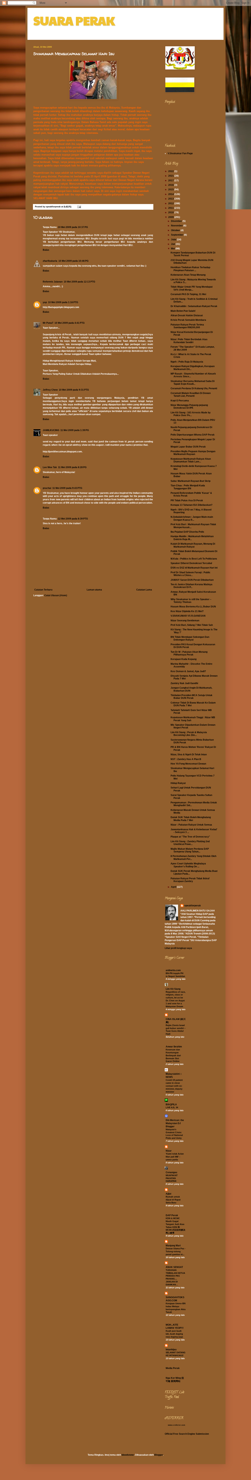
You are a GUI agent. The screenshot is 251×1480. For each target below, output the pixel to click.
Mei (173, 248)
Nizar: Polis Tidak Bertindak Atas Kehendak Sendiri (189, 341)
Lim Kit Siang (173, 989)
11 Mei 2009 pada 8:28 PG (72, 467)
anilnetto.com (173, 970)
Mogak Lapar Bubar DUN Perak (188, 446)
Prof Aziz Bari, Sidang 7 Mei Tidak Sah (192, 625)
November (177, 225)
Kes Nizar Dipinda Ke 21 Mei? (187, 611)
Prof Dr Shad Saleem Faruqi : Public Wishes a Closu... (190, 574)
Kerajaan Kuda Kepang (183, 659)
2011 (171, 208)
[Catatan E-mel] (79, 206)
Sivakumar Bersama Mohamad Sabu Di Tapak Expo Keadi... (193, 382)
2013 (171, 198)
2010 (171, 212)
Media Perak (173, 1368)
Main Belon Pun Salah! (183, 311)
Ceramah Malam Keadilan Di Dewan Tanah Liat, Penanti (191, 394)
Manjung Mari (173, 1245)
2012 (171, 203)
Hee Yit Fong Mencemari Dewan (188, 763)
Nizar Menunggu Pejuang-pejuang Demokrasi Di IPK (189, 406)
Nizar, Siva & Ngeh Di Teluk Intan (189, 754)
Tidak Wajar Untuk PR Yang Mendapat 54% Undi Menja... (192, 288)
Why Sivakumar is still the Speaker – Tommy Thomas (191, 600)
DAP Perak (172, 1215)
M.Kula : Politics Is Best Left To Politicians (194, 558)
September (177, 234)
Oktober (176, 230)
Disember (177, 221)
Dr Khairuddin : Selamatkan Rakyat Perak (194, 306)
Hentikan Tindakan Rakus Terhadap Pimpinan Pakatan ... (190, 269)
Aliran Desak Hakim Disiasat (187, 315)
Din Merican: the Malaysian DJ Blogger (175, 1123)
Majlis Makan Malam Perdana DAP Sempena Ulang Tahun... (190, 850)
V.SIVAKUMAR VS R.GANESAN (188, 615)
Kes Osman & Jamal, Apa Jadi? (188, 671)
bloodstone (128, 1455)
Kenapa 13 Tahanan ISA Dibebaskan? (191, 505)
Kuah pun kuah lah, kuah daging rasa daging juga (174, 1334)
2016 (171, 185)
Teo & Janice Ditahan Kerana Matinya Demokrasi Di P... (191, 586)
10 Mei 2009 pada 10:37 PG (73, 227)
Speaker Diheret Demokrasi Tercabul (191, 563)
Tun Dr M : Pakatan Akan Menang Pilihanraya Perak (189, 653)
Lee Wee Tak (50, 467)
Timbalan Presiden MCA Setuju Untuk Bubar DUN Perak (191, 696)
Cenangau (171, 1172)
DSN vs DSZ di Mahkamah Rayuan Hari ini (194, 567)
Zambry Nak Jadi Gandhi (184, 683)
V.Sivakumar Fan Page (180, 153)
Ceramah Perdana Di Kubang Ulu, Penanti (194, 388)
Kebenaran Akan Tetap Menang (188, 274)
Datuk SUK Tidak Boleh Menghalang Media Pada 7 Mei (191, 818)
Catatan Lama (144, 589)
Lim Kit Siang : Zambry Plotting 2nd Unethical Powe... (190, 843)
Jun (173, 244)
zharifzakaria (50, 261)
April (174, 887)
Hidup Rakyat (178, 783)
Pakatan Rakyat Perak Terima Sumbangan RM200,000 (187, 326)
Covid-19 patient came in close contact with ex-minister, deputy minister (174, 1086)
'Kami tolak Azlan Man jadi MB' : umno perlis (175, 1157)
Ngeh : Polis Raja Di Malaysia (187, 361)
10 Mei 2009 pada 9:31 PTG (74, 389)
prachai (47, 488)
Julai (174, 239)
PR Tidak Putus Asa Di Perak (187, 500)
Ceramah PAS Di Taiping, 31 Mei (188, 294)
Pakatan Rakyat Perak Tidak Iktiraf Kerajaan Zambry (190, 880)
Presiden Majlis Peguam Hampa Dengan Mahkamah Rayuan (193, 453)
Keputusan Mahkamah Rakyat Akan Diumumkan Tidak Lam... (191, 460)
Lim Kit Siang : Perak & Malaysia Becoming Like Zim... (189, 733)
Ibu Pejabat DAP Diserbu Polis (187, 531)
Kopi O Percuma (180, 400)
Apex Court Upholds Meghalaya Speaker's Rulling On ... (188, 865)
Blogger (158, 1455)
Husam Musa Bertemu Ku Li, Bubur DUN (193, 606)
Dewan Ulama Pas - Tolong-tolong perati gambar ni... (176, 1251)
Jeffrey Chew (50, 389)
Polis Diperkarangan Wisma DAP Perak (193, 434)
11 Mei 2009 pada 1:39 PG (74, 430)
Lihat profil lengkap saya (178, 948)
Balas (46, 250)
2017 (171, 180)
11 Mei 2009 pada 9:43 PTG (67, 488)
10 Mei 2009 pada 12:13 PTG (79, 281)
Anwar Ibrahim (174, 1046)
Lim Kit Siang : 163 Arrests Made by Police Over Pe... (191, 414)
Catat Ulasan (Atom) (55, 595)
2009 (171, 217)
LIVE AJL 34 (172, 1107)
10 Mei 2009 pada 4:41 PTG (70, 323)
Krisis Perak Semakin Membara (188, 320)
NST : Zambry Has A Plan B (186, 759)
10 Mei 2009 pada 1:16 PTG (63, 302)
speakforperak (192, 905)
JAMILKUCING (51, 430)
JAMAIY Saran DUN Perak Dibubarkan (192, 580)
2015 (171, 189)
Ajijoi (168, 1193)
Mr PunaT (48, 323)
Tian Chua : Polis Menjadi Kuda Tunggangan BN (188, 487)
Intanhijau (171, 1349)
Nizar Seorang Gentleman (185, 620)
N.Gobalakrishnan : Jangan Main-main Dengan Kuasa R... (192, 518)
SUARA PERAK (74, 20)
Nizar (169, 1150)
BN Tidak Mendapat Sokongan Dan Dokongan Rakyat (190, 638)
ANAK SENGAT (174, 1267)
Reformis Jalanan (53, 281)
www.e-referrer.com (176, 1425)
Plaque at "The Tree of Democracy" (190, 836)
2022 (171, 171)
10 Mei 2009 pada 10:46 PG (73, 261)
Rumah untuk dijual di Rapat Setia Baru (173, 1200)
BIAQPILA (171, 1104)
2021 (171, 175)
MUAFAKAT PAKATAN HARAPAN (172, 1178)
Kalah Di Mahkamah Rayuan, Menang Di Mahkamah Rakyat (193, 545)
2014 (171, 194)
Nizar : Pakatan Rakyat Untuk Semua (191, 824)
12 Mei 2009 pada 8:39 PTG (73, 518)
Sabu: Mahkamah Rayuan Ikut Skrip (190, 481)
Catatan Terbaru (43, 589)
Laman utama (94, 589)
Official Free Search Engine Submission (187, 1434)
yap (45, 302)
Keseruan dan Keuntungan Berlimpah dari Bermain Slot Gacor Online (173, 1055)
